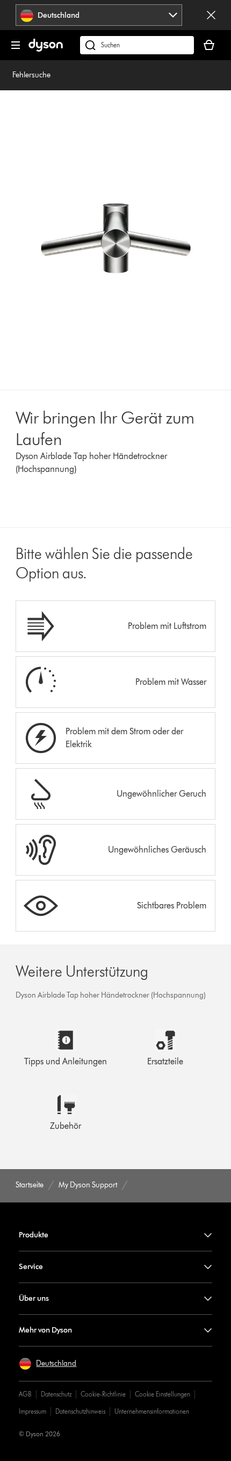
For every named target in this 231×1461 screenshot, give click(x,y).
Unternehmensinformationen (151, 1411)
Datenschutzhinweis (80, 1411)
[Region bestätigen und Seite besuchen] (211, 15)
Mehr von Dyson (45, 1330)
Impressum (32, 1411)
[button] (47, 1364)
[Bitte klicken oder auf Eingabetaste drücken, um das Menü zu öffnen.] (16, 45)
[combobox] (99, 15)
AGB (25, 1394)
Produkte (33, 1235)
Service (31, 1266)
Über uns (34, 1298)
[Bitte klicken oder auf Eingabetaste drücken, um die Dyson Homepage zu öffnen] (45, 49)
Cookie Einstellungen (162, 1394)
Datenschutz (56, 1394)
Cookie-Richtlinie (103, 1394)
